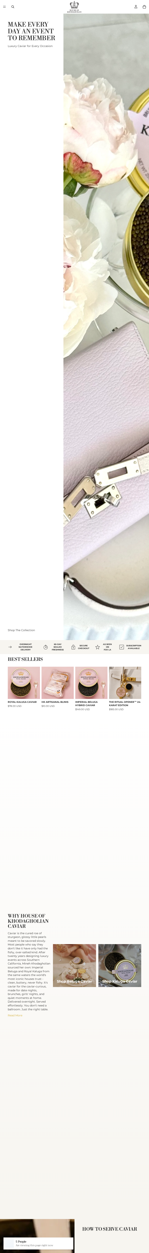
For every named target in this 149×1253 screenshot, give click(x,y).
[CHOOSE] (33, 693)
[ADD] (70, 693)
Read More (15, 1015)
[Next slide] (35, 683)
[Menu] (4, 6)
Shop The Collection (21, 630)
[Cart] (144, 7)
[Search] (13, 7)
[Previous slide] (12, 683)
